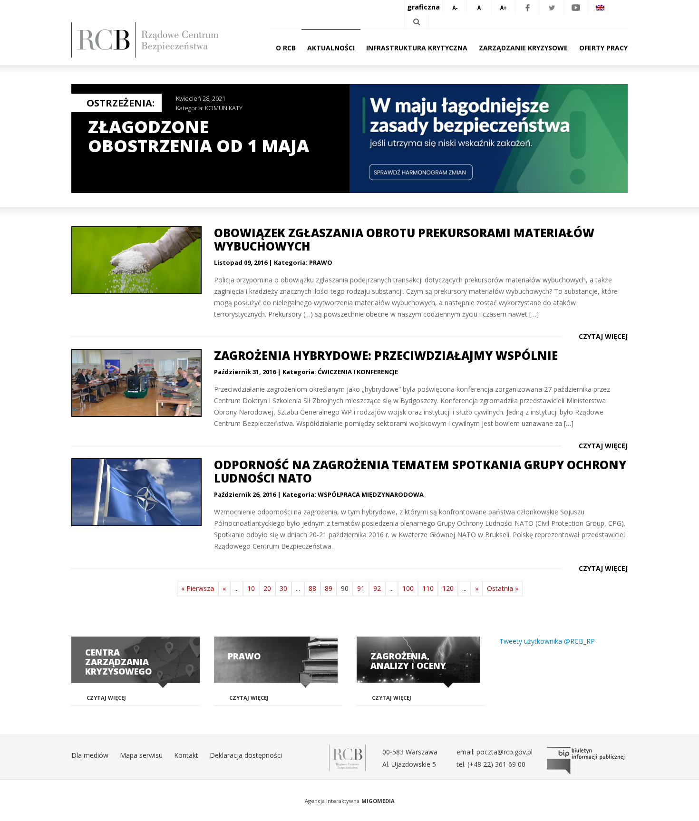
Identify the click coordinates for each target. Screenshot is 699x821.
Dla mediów (89, 755)
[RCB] (347, 757)
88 (312, 588)
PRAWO (320, 262)
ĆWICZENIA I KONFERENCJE (358, 371)
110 (428, 588)
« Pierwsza (197, 588)
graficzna (423, 6)
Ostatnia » (502, 588)
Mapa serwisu (141, 755)
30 (283, 588)
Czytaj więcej (603, 336)
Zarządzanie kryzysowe (523, 47)
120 (448, 588)
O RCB (286, 47)
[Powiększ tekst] (503, 7)
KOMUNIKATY (224, 108)
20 (267, 588)
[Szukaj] (416, 21)
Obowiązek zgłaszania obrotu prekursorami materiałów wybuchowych (404, 239)
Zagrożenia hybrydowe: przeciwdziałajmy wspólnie (386, 355)
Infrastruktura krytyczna (416, 47)
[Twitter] (551, 7)
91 (361, 588)
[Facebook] (527, 7)
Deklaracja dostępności (246, 755)
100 (408, 588)
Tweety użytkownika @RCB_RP (547, 641)
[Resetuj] (478, 7)
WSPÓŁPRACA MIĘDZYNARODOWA (371, 494)
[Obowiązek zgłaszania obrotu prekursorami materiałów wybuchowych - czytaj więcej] (135, 260)
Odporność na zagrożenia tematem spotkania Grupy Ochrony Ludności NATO (420, 471)
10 (251, 588)
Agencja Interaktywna (332, 800)
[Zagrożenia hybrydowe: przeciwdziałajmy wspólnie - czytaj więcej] (135, 383)
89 (328, 588)
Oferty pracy (603, 47)
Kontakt (186, 755)
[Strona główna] (159, 40)
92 (377, 588)
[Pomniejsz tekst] (454, 7)
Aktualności (331, 47)
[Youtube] (575, 7)
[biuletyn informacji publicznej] (587, 760)
